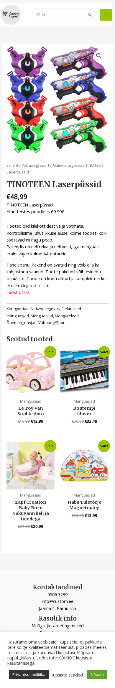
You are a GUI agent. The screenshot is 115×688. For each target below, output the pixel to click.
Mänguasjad (42, 315)
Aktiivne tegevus (67, 165)
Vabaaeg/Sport (35, 165)
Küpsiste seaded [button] (66, 674)
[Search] (90, 15)
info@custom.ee (57, 601)
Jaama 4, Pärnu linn (57, 608)
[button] (98, 55)
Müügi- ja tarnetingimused (58, 626)
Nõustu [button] (97, 674)
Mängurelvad (67, 315)
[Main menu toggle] (106, 15)
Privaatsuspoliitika (28, 674)
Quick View (30, 390)
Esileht (12, 165)
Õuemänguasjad (21, 322)
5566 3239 (57, 594)
